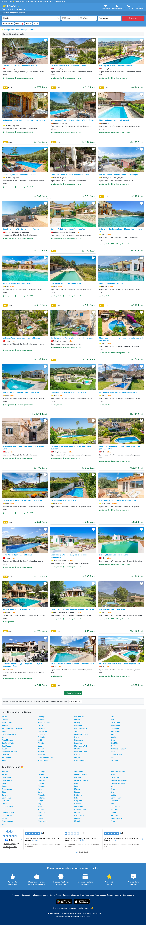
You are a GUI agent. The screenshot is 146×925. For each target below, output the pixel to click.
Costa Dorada (7, 780)
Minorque (41, 786)
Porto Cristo (115, 725)
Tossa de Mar (7, 815)
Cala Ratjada (42, 731)
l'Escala (77, 792)
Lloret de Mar (116, 798)
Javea (113, 789)
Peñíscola (78, 795)
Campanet (42, 728)
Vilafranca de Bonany (118, 749)
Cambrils (5, 795)
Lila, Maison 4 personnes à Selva (112, 609)
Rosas (76, 786)
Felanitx (77, 720)
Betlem (40, 746)
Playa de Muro (79, 761)
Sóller (113, 752)
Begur (40, 804)
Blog (82, 895)
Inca (112, 720)
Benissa (41, 810)
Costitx (113, 737)
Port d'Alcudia (7, 723)
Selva (76, 731)
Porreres (77, 737)
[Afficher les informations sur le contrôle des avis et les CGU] (18, 843)
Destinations (8, 23)
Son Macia (6, 755)
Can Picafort (78, 717)
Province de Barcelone (119, 780)
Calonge (77, 818)
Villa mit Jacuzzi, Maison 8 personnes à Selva (21, 392)
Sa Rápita (41, 737)
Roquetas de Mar (117, 818)
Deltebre (41, 812)
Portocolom (78, 725)
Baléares (5, 774)
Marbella (41, 795)
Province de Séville (118, 783)
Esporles (41, 755)
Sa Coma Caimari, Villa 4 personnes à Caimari (69, 66)
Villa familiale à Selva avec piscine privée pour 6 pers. (119, 664)
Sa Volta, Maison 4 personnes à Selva (17, 284)
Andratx (4, 761)
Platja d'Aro (78, 801)
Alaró (112, 758)
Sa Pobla (5, 725)
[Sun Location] (10, 6)
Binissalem (78, 740)
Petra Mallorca (7, 740)
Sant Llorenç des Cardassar (12, 728)
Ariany (113, 734)
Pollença (41, 717)
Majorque (77, 777)
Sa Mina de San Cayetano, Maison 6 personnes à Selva (72, 664)
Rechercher (133, 18)
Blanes (4, 818)
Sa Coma (5, 749)
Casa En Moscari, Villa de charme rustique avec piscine (72, 609)
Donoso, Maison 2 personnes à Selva (113, 555)
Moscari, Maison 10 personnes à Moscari (19, 609)
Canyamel (41, 734)
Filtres (20, 23)
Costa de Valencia (81, 780)
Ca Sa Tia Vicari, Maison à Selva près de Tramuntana (72, 338)
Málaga (77, 789)
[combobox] (31, 18)
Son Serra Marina (8, 743)
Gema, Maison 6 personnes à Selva (64, 500)
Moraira (4, 804)
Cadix (4, 783)
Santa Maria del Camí (9, 752)
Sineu (113, 740)
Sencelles (78, 743)
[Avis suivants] (142, 839)
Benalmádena (79, 807)
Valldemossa (7, 758)
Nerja (40, 789)
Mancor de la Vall (80, 746)
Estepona (77, 798)
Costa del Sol (43, 777)
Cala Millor (115, 743)
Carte (29, 23)
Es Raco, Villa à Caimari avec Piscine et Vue (68, 229)
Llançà (40, 801)
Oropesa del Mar (8, 812)
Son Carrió (114, 761)
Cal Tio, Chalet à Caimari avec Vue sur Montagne (118, 175)
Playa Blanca (79, 815)
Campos (5, 720)
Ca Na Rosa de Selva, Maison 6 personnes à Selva (22, 500)
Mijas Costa (42, 821)
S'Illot (113, 746)
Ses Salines (115, 731)
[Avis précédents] (21, 839)
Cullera (113, 812)
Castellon (41, 780)
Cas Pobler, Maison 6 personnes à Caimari (19, 175)
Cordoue (5, 786)
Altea (40, 815)
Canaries (41, 774)
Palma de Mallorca (9, 734)
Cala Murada (6, 746)
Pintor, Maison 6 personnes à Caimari (114, 120)
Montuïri (41, 752)
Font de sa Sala (116, 755)
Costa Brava (6, 777)
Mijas (40, 807)
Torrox (4, 810)
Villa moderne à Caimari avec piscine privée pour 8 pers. (72, 120)
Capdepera (115, 728)
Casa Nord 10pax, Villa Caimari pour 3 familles (21, 229)
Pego (113, 821)
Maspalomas (115, 807)
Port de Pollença (80, 728)
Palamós (77, 804)
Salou (40, 792)
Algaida (41, 743)
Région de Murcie (80, 774)
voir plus (35, 840)
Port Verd (77, 755)
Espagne (5, 772)
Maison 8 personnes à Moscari (111, 284)
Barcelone (114, 810)
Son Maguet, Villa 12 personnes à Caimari (115, 66)
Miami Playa (6, 798)
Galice (113, 774)
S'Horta (77, 749)
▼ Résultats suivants (73, 693)
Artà (112, 717)
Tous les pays (100, 895)
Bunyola (77, 758)
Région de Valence (118, 772)
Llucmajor (77, 723)
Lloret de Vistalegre (45, 758)
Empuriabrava (7, 789)
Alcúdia (4, 717)
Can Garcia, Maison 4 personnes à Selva (67, 284)
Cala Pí (40, 725)
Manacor (41, 720)
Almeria (77, 783)
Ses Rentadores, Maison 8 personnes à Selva (68, 392)
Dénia (4, 792)
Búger (4, 731)
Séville (40, 818)
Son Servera (115, 723)
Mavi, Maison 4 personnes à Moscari (17, 555)
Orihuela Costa (7, 821)
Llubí (40, 740)
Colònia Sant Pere (81, 734)
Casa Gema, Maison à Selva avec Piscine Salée (117, 500)
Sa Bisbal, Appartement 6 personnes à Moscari (21, 338)
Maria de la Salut (80, 752)
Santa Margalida (44, 723)
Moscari (41, 749)
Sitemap (110, 895)
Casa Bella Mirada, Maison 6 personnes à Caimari (70, 175)
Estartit (113, 792)
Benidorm (114, 815)
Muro (4, 737)
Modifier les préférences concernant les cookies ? (73, 916)
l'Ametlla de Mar (80, 810)
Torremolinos (115, 801)
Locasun (118, 895)
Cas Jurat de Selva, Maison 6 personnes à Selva (118, 392)
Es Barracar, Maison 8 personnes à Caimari (20, 66)
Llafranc (77, 812)
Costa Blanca (115, 777)
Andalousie (78, 772)
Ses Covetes (43, 761)
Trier (36, 23)
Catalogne (42, 772)
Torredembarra (7, 807)
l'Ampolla (77, 821)
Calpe (113, 786)
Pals (112, 804)
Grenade (41, 783)
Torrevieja (5, 801)
